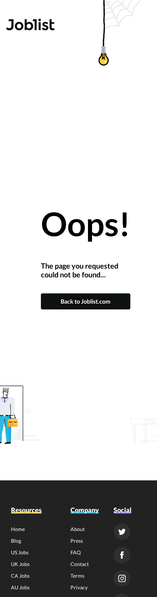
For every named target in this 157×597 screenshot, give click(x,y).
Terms (77, 576)
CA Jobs (20, 576)
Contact (79, 564)
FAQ (75, 552)
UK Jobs (20, 564)
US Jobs (19, 552)
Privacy (79, 587)
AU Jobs (20, 587)
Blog (16, 541)
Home (18, 529)
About (77, 529)
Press (76, 541)
